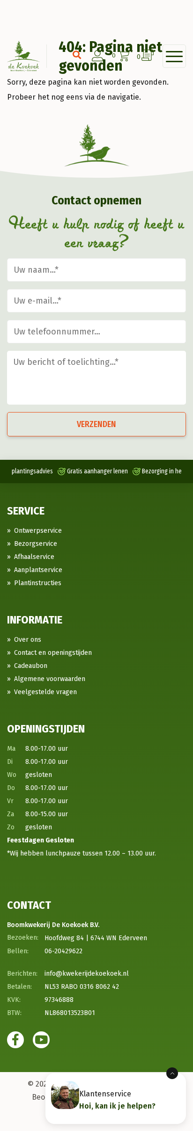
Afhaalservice (34, 557)
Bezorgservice (35, 544)
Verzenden (96, 424)
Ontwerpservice (38, 531)
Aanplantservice (38, 570)
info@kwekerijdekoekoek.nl (87, 974)
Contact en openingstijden (53, 653)
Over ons (27, 640)
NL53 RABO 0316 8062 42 (82, 987)
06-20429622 (63, 951)
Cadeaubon (30, 666)
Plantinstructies (37, 583)
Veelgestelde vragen (45, 692)
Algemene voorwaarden (49, 679)
